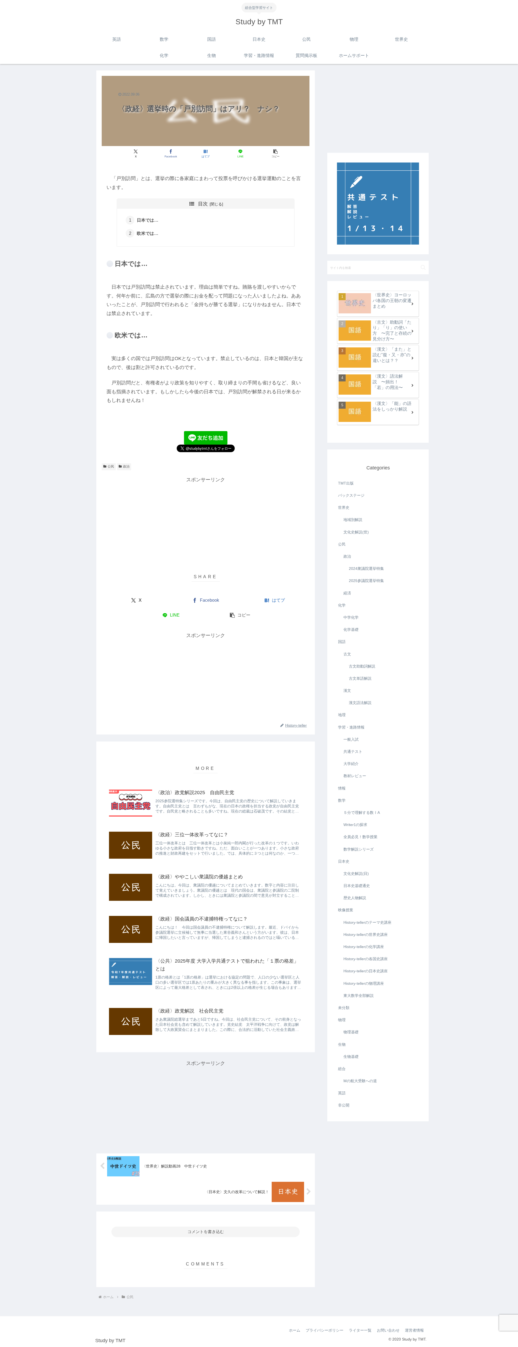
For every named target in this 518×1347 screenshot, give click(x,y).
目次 (203, 204)
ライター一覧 (360, 1330)
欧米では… (147, 233)
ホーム (294, 1330)
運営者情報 (414, 1330)
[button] (275, 153)
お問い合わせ (388, 1330)
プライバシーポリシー (324, 1330)
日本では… (147, 220)
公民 (111, 466)
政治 (126, 466)
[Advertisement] (205, 522)
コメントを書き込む (206, 1231)
